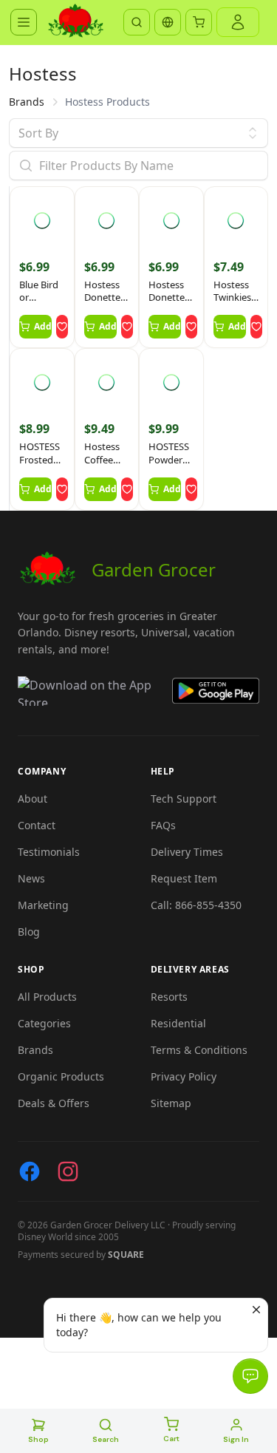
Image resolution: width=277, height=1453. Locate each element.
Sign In (236, 1439)
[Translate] (167, 22)
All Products (47, 997)
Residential (178, 1023)
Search (105, 1439)
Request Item (184, 878)
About (32, 799)
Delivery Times (187, 852)
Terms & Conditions (199, 1050)
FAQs (163, 825)
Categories (44, 1023)
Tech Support (183, 799)
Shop (38, 1439)
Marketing (43, 905)
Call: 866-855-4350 (196, 905)
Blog (29, 932)
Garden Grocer (154, 569)
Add (43, 326)
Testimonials (49, 852)
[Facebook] (29, 1171)
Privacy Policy (183, 1076)
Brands (26, 102)
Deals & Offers (53, 1103)
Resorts (169, 997)
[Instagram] (68, 1171)
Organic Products (61, 1076)
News (31, 878)
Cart (171, 1438)
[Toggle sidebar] (23, 22)
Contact (36, 825)
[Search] (136, 22)
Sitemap (171, 1103)
